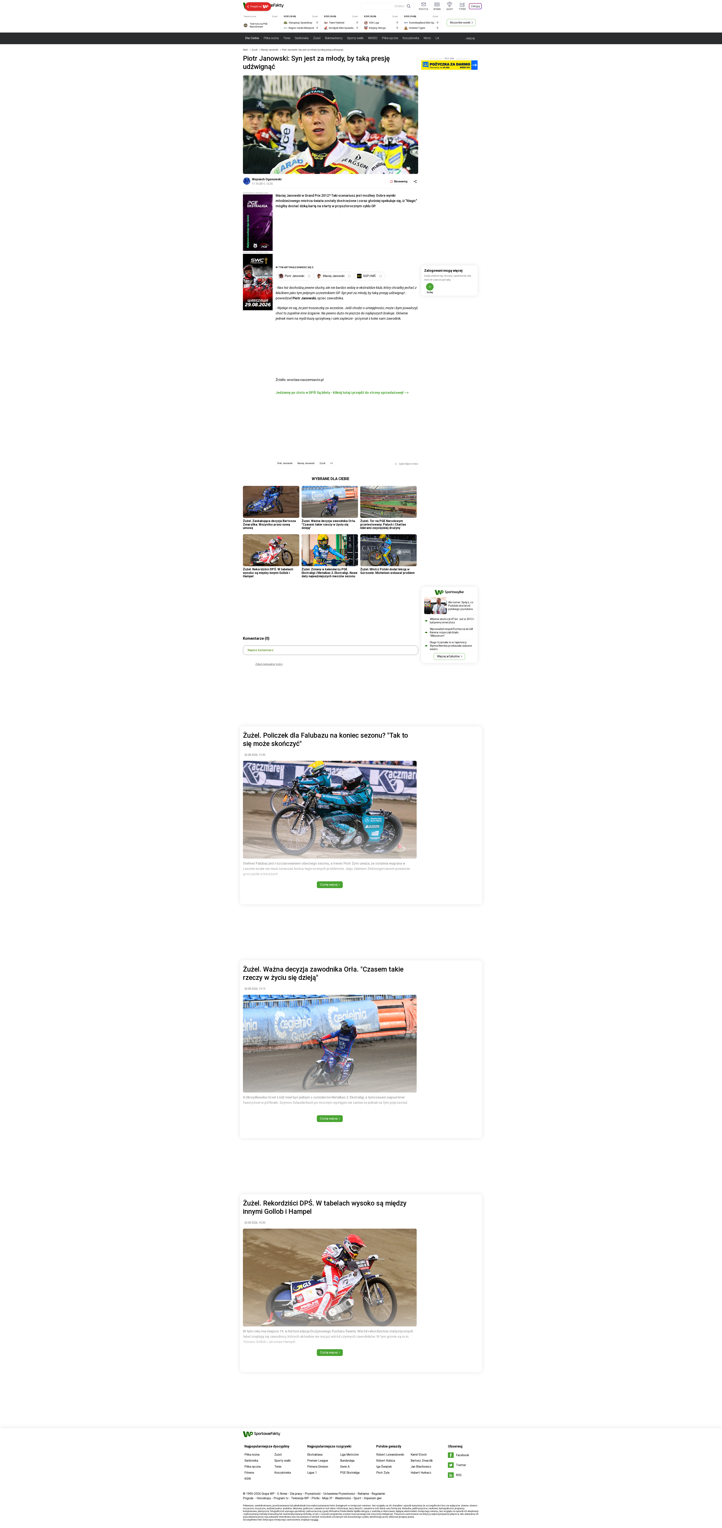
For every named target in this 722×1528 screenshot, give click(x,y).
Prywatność (313, 1493)
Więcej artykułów (448, 656)
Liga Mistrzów (349, 1454)
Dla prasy (296, 1493)
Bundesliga (347, 1460)
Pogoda (248, 1498)
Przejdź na (256, 6)
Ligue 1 (312, 1472)
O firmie (282, 1493)
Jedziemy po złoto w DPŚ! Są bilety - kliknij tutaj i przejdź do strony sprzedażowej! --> (342, 393)
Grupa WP (268, 1493)
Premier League (317, 1460)
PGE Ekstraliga (349, 1472)
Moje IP (327, 1498)
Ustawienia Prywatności (339, 1493)
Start (245, 50)
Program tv (281, 1498)
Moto (427, 38)
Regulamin (378, 1493)
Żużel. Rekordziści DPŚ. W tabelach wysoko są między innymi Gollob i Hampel (268, 572)
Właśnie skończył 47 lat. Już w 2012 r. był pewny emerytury (452, 621)
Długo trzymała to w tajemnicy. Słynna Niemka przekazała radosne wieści (451, 646)
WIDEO (372, 38)
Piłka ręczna (390, 38)
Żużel (316, 38)
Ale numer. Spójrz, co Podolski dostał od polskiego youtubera (460, 606)
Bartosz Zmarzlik (422, 1460)
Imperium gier (373, 1498)
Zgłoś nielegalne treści (269, 664)
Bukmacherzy (334, 38)
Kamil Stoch (419, 1454)
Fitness (249, 1472)
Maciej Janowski (270, 50)
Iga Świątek (384, 1466)
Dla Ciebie (252, 38)
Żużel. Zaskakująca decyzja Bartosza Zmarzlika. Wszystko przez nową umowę (269, 524)
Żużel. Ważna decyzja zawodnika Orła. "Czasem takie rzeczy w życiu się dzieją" (329, 524)
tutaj (316, 1519)
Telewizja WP (300, 1498)
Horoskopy (264, 1498)
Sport (357, 1498)
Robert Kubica (385, 1460)
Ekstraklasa (314, 1454)
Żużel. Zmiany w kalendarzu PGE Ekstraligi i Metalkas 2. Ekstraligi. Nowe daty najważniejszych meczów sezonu (329, 572)
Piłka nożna (271, 38)
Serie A (345, 1466)
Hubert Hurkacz (421, 1472)
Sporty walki (355, 38)
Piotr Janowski (285, 463)
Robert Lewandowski (390, 1454)
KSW (247, 1478)
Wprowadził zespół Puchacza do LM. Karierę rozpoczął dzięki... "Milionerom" (451, 632)
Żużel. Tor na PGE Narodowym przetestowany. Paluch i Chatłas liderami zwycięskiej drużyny (383, 524)
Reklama (363, 1493)
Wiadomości (343, 1498)
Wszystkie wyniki (460, 22)
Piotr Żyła (382, 1472)
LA (437, 38)
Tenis (286, 38)
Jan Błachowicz (421, 1466)
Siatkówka (302, 38)
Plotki (315, 1498)
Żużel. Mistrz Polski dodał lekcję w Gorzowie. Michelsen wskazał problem (387, 570)
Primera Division (317, 1466)
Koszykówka (411, 38)
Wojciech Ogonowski (266, 179)
